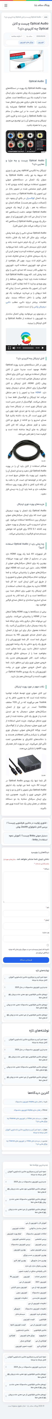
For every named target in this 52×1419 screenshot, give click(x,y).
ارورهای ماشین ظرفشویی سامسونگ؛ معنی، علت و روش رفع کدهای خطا (27, 1006)
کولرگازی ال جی (40, 1341)
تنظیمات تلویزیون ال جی (37, 1303)
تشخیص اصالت (40, 1277)
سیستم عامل (20, 1314)
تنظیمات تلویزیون (21, 1298)
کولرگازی (12, 1336)
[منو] (6, 5)
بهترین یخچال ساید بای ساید (35, 1266)
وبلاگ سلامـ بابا (41, 5)
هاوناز (45, 1118)
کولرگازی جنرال (25, 1341)
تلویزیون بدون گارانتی (19, 1287)
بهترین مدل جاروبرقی (38, 1261)
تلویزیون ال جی (25, 1282)
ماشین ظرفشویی (40, 1330)
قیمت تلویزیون (28, 1319)
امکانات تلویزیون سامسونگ (36, 1234)
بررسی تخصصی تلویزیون (21, 1239)
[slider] (28, 348)
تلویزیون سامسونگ (39, 1293)
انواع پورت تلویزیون (14, 1234)
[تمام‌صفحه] (9, 348)
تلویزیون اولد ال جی (39, 1287)
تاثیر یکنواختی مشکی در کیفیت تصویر (32, 1271)
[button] (26, 339)
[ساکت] (13, 348)
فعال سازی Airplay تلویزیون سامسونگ (28, 1102)
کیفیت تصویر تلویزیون (24, 1346)
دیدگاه (46, 869)
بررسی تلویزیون (40, 1244)
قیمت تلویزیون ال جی (38, 1325)
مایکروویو (42, 1336)
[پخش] (42, 348)
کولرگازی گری (41, 1346)
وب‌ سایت (45, 932)
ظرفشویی (42, 1319)
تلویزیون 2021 (40, 1282)
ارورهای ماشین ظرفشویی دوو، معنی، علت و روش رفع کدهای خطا (28, 996)
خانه (45, 17)
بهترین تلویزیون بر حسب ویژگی (34, 1255)
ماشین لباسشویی (22, 1330)
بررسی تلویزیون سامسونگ (20, 1244)
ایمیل (46, 920)
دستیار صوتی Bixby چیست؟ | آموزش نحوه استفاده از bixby (28, 838)
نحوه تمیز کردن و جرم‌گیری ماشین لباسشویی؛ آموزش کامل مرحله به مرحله (28, 978)
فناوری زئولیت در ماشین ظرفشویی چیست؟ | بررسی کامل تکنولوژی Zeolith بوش (27, 825)
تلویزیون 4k (14, 1277)
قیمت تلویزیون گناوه (18, 1325)
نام (47, 907)
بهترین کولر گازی (20, 1261)
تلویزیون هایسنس (39, 1298)
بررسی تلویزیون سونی (38, 1250)
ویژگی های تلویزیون (26, 42)
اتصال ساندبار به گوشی (37, 1228)
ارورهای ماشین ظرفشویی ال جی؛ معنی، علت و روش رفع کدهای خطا (27, 1016)
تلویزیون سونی (21, 1293)
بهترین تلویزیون (20, 1250)
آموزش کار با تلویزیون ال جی (36, 1223)
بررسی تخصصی (40, 1239)
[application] (26, 339)
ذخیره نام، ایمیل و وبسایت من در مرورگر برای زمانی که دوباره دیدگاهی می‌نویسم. (29, 951)
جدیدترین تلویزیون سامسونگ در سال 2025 (31, 987)
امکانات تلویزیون (18, 1228)
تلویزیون (41, 42)
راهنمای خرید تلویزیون (38, 1314)
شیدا (45, 1102)
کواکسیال (30, 198)
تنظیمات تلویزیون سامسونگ (35, 1309)
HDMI (38, 392)
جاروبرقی (17, 1309)
